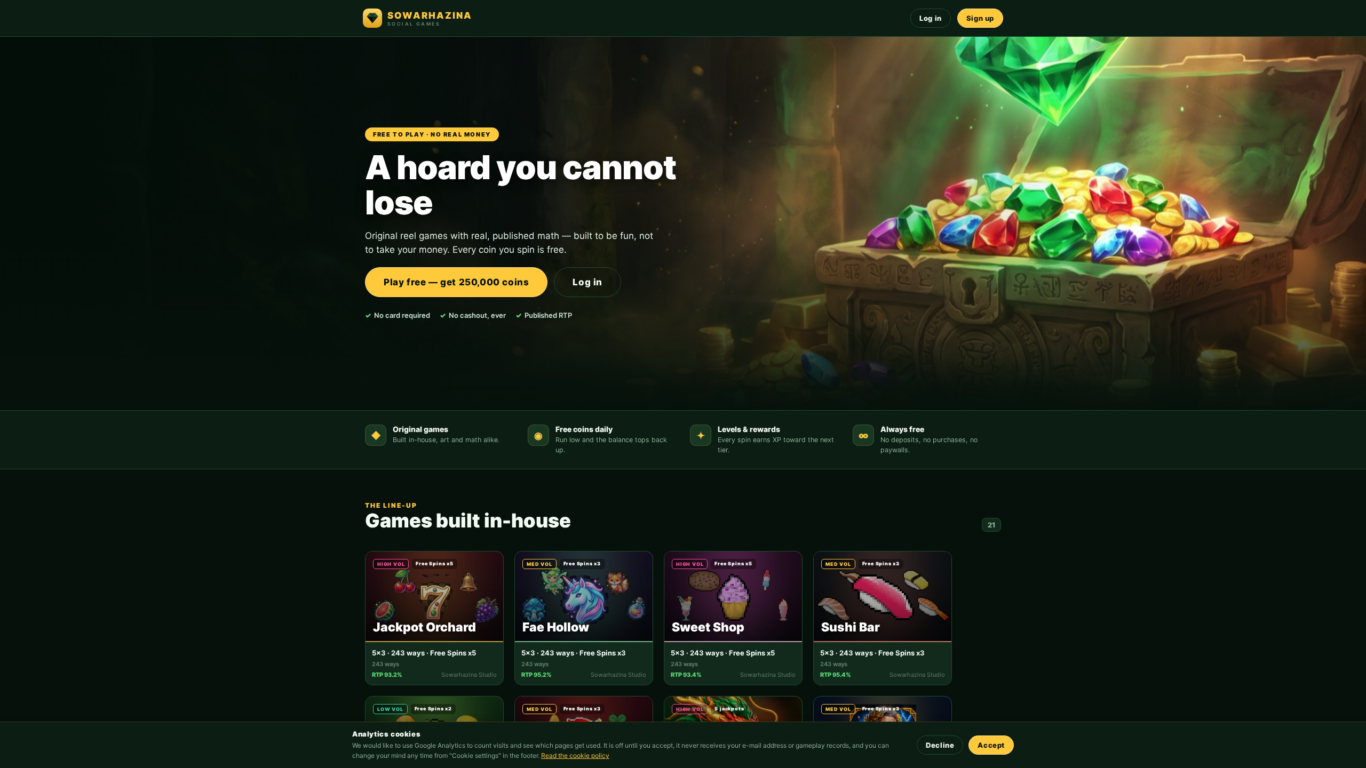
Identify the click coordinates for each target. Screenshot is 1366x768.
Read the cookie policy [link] (575, 755)
